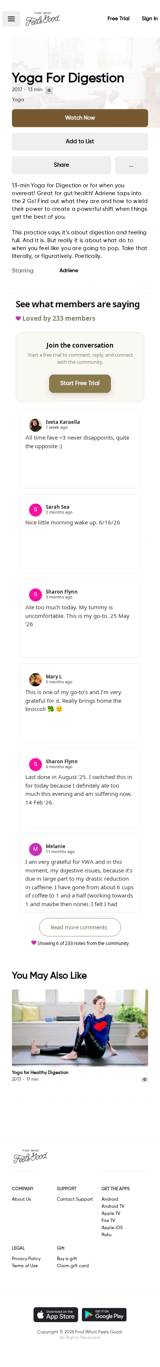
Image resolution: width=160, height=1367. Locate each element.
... (131, 165)
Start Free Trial (80, 384)
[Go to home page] (42, 18)
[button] (11, 19)
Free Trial (118, 18)
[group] (80, 1036)
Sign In (150, 18)
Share (61, 165)
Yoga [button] (18, 99)
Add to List (80, 141)
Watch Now (80, 118)
